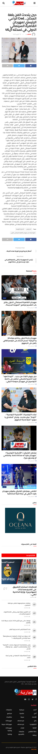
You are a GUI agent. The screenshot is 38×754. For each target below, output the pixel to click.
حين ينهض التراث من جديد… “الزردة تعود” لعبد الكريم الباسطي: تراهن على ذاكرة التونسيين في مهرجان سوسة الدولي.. (19, 379)
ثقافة (4, 298)
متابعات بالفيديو (21, 732)
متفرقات (9, 709)
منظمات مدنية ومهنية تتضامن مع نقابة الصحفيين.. (19, 604)
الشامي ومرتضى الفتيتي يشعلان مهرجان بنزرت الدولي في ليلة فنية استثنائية (19, 492)
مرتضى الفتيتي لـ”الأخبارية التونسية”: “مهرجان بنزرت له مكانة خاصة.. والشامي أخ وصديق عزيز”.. (19, 455)
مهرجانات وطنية (8, 729)
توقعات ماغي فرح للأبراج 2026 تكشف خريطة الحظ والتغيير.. (16, 621)
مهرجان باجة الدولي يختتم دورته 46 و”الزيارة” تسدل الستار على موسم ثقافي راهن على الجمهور (19, 340)
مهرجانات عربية (7, 724)
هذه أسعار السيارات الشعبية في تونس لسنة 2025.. (18, 656)
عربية (22, 717)
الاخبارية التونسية (20, 229)
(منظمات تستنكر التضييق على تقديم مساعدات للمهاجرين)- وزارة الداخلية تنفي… (24, 590)
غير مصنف (20, 720)
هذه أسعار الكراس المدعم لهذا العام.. (19, 629)
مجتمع (9, 713)
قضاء (22, 728)
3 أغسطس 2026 (31, 422)
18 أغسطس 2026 (31, 308)
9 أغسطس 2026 (31, 346)
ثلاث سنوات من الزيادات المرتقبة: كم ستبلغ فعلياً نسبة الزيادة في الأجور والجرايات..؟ (16, 637)
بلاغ (35, 720)
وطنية (10, 734)
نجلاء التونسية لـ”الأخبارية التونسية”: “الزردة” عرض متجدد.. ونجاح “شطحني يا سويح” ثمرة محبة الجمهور (20, 417)
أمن (35, 713)
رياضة (34, 735)
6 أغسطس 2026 (31, 384)
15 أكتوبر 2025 (17, 34)
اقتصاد (34, 717)
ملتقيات (9, 717)
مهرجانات (8, 720)
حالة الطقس (32, 731)
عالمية (22, 713)
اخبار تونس (28, 229)
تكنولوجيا (33, 724)
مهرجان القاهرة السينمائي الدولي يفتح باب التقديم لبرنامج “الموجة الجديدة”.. (20, 303)
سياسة (21, 709)
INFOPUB (33, 749)
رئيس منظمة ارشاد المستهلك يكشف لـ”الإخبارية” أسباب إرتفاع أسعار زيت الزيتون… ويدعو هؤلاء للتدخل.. (16, 647)
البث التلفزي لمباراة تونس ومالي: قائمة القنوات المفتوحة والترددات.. (17, 613)
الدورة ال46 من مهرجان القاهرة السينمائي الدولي (23, 233)
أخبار (34, 709)
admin (29, 34)
